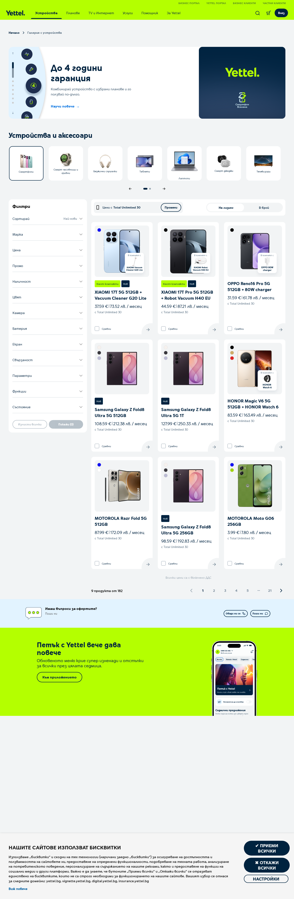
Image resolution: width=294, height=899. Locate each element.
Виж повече (18, 889)
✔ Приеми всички (266, 848)
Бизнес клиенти (244, 3)
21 (270, 590)
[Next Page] (281, 590)
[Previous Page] (191, 590)
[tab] (46, 13)
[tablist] (108, 13)
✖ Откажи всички (267, 865)
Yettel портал (216, 3)
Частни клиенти (274, 3)
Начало (14, 32)
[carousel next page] (164, 189)
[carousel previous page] (130, 189)
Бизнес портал (189, 3)
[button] (47, 219)
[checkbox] (97, 328)
